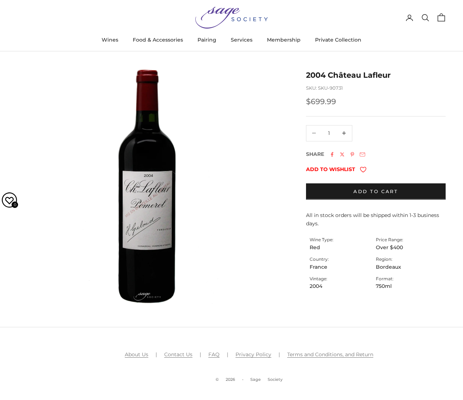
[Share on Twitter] (342, 154)
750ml (384, 286)
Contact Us (178, 354)
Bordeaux (388, 266)
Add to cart (375, 191)
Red (315, 247)
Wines (110, 40)
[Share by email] (362, 154)
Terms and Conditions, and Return (330, 354)
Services (241, 40)
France (318, 266)
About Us (136, 354)
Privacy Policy (253, 354)
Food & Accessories (158, 40)
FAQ (214, 354)
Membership (284, 40)
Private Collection (338, 40)
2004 (316, 286)
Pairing (206, 40)
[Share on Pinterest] (352, 154)
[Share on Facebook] (332, 154)
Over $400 (389, 247)
